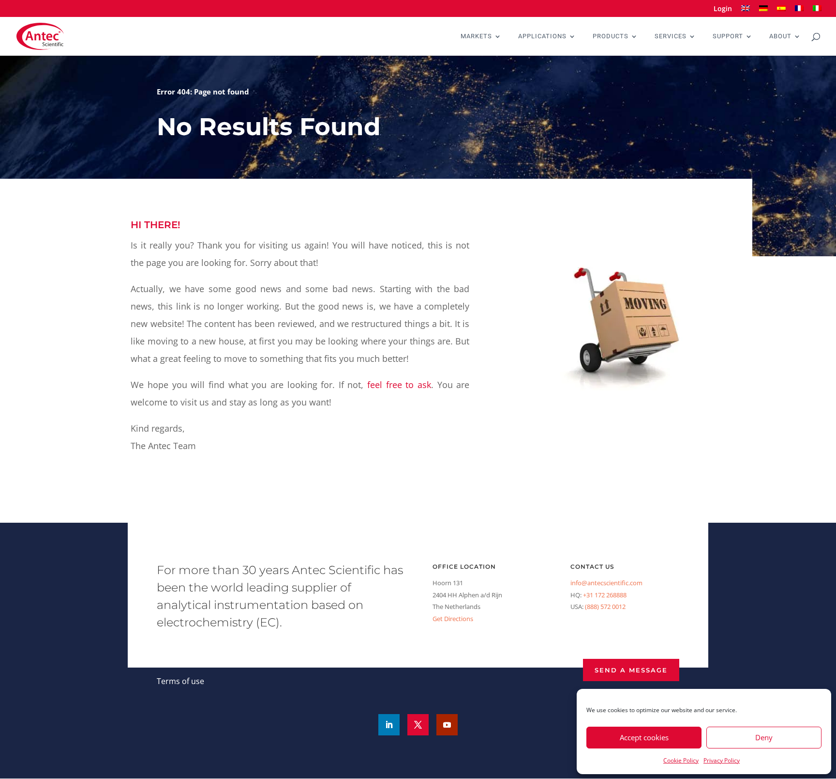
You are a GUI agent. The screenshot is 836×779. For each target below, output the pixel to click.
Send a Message (631, 670)
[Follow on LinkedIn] (389, 724)
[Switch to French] (799, 11)
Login (723, 9)
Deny (764, 737)
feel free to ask (399, 384)
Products (610, 36)
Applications (542, 36)
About (780, 36)
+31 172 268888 (605, 595)
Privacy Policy (721, 760)
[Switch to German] (763, 11)
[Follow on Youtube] (447, 724)
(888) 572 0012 (605, 606)
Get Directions (453, 618)
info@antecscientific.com (606, 582)
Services (671, 36)
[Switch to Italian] (817, 11)
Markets (476, 36)
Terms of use (180, 681)
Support (728, 36)
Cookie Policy (681, 760)
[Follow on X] (418, 724)
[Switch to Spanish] (781, 11)
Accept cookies (644, 737)
